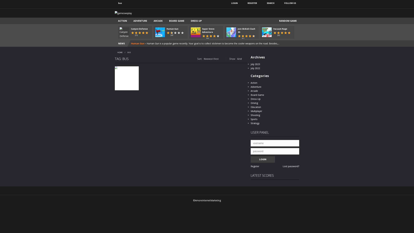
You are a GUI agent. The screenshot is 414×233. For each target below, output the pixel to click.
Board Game (176, 20)
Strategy (255, 123)
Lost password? (291, 166)
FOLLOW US (290, 3)
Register (255, 166)
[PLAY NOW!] (124, 32)
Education (256, 107)
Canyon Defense (139, 29)
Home (120, 52)
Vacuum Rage (280, 29)
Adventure (140, 20)
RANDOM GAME (287, 20)
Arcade (158, 20)
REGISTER (252, 3)
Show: (232, 58)
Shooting (255, 115)
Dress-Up (196, 20)
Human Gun (172, 29)
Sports (254, 119)
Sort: (199, 58)
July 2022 (255, 68)
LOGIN (234, 3)
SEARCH (270, 3)
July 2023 (255, 64)
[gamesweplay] (123, 12)
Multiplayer (256, 111)
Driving (254, 103)
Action (122, 20)
